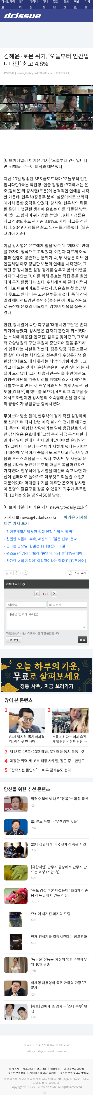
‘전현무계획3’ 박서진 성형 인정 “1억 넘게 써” (39, 532)
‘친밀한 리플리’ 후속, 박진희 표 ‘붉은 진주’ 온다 (41, 539)
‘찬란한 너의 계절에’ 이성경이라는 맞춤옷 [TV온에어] (45, 561)
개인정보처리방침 (74, 1069)
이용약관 (55, 1069)
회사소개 (14, 1069)
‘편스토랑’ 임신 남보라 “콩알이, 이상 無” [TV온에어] (44, 553)
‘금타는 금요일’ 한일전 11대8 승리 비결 (35, 546)
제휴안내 (28, 1069)
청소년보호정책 (17, 1073)
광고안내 (41, 1069)
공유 (25, 573)
